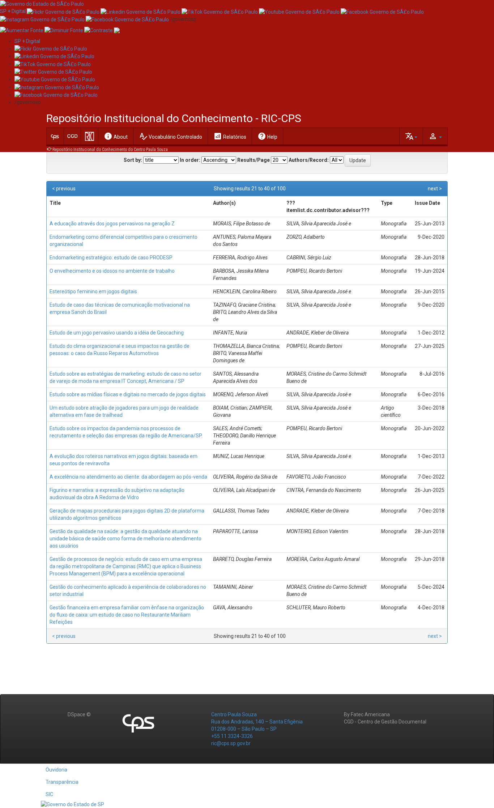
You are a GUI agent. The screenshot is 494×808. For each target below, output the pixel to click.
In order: (190, 160)
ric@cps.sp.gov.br (231, 743)
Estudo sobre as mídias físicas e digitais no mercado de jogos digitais (128, 394)
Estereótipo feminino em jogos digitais (93, 291)
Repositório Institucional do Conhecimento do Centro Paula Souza (110, 149)
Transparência (62, 782)
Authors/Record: (309, 160)
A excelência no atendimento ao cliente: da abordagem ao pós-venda (128, 477)
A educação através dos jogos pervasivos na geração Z (112, 223)
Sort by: (133, 160)
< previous (64, 188)
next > (435, 188)
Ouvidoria (56, 770)
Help (267, 136)
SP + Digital (13, 11)
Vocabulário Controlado (170, 136)
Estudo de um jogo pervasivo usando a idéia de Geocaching (117, 333)
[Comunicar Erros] (117, 30)
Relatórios (229, 136)
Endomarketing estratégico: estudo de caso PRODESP (111, 257)
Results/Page (253, 160)
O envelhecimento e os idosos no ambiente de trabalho (112, 271)
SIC (49, 794)
